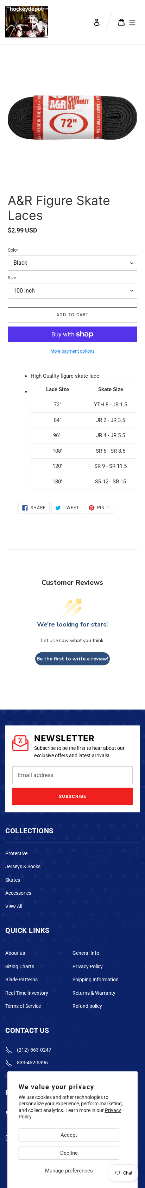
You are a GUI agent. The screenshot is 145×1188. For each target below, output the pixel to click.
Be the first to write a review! (72, 658)
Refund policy (87, 1006)
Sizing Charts (19, 966)
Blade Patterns (21, 979)
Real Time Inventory (26, 993)
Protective (16, 853)
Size (12, 277)
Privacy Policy (87, 966)
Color (13, 250)
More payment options (72, 351)
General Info (85, 953)
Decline (69, 1153)
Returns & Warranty (93, 993)
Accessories (18, 893)
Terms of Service (23, 1006)
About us (15, 953)
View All (13, 906)
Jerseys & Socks (22, 866)
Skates (12, 880)
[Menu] (132, 22)
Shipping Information (95, 979)
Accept (69, 1135)
